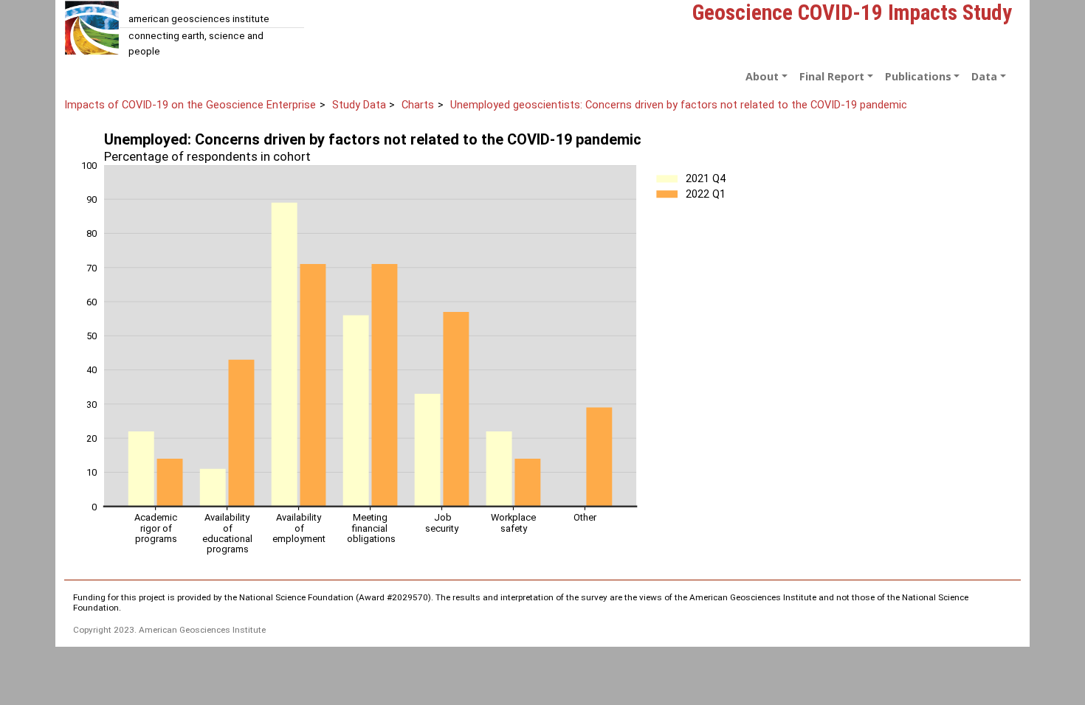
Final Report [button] (831, 76)
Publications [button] (918, 76)
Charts (418, 104)
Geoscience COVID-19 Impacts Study (852, 12)
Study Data (359, 104)
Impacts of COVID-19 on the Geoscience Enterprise (190, 104)
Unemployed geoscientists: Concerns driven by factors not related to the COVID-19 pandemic (678, 104)
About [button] (762, 76)
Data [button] (984, 76)
